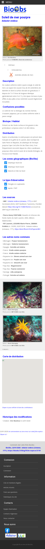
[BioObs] (13, 9)
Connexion (7, 471)
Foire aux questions (10, 492)
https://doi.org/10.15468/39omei (19, 207)
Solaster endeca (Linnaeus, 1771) (19, 201)
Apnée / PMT (12, 188)
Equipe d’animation (10, 509)
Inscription (7, 466)
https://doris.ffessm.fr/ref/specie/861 (28, 229)
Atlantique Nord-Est (15, 163)
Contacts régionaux (10, 514)
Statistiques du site (10, 497)
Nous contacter (9, 518)
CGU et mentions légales (12, 483)
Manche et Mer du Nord (16, 171)
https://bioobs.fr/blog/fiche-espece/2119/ (24, 450)
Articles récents (8, 487)
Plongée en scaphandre (16, 184)
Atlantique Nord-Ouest (16, 167)
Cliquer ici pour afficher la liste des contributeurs (17, 407)
